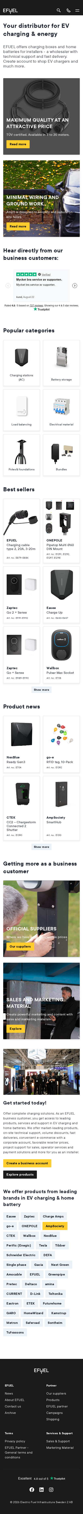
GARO (11, 1313)
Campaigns (54, 1413)
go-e (10, 1226)
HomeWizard (33, 1313)
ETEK (31, 1303)
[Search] (59, 10)
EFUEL (35, 1274)
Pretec (11, 1284)
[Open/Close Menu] (77, 10)
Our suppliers (20, 946)
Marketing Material (60, 1448)
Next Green (60, 1265)
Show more (41, 690)
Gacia (38, 1265)
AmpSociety (55, 1226)
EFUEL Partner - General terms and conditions (19, 1452)
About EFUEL (15, 1400)
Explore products (20, 1174)
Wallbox (29, 1236)
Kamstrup (58, 1313)
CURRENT (14, 1294)
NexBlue (50, 1236)
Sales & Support (58, 1441)
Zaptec (29, 1216)
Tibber (60, 1245)
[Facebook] (32, 1490)
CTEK (10, 1236)
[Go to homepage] (10, 11)
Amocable (14, 1274)
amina (49, 1284)
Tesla (43, 1245)
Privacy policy (15, 1441)
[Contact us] (68, 10)
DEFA (48, 1255)
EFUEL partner (57, 1406)
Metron (12, 1323)
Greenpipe (56, 1274)
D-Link (35, 1294)
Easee (11, 1216)
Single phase (16, 1265)
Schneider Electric (20, 1255)
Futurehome (52, 1303)
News (9, 1393)
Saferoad (33, 1323)
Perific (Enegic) (18, 1245)
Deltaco (31, 1284)
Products (52, 1400)
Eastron (12, 1303)
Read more (18, 144)
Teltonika (56, 1294)
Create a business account (27, 1163)
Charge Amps (53, 1216)
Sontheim (55, 1323)
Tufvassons (15, 1332)
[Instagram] (51, 1490)
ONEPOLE (30, 1226)
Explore (16, 1029)
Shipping (52, 1419)
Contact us (13, 1406)
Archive (10, 1413)
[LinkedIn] (41, 1490)
